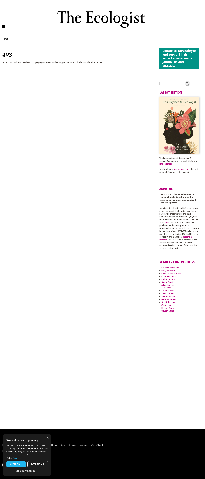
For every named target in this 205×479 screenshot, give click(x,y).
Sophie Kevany (168, 302)
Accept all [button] (16, 464)
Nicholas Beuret (168, 299)
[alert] (27, 455)
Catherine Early (168, 279)
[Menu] (3, 26)
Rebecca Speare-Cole (171, 273)
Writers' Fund (97, 445)
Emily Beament (168, 270)
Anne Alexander (168, 293)
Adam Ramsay (167, 285)
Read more (18, 458)
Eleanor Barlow (168, 308)
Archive (83, 445)
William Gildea (167, 311)
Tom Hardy (166, 288)
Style (63, 445)
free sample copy (181, 169)
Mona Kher (166, 305)
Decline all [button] (37, 464)
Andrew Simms (168, 296)
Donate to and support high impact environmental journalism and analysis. (179, 58)
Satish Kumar (167, 290)
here (167, 222)
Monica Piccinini (168, 276)
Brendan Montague (170, 268)
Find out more (165, 164)
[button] (27, 471)
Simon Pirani (167, 282)
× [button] (47, 438)
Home (5, 38)
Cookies (72, 445)
